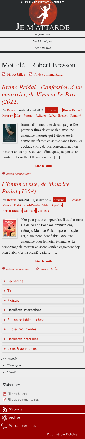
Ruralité (75, 115)
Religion (41, 115)
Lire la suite (43, 165)
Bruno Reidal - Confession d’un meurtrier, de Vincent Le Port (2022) (42, 94)
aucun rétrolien (49, 268)
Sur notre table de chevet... (28, 320)
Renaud (12, 110)
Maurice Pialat (11, 205)
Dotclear (72, 434)
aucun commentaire (18, 173)
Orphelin (56, 205)
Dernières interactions (24, 310)
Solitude (29, 210)
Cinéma (51, 110)
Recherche (15, 281)
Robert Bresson (58, 115)
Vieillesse (43, 210)
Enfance (76, 199)
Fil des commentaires (49, 74)
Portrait (28, 115)
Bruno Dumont (72, 110)
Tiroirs (12, 291)
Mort (18, 115)
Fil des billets (16, 74)
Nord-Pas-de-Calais (35, 205)
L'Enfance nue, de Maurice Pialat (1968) (36, 187)
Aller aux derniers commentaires (42, 2)
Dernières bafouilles (22, 339)
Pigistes (13, 300)
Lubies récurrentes (21, 329)
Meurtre (7, 115)
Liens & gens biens (22, 349)
